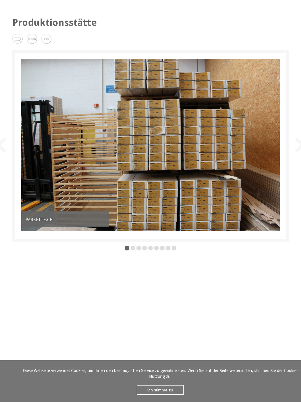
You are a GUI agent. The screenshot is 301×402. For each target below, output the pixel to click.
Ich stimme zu (160, 390)
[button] (28, 145)
